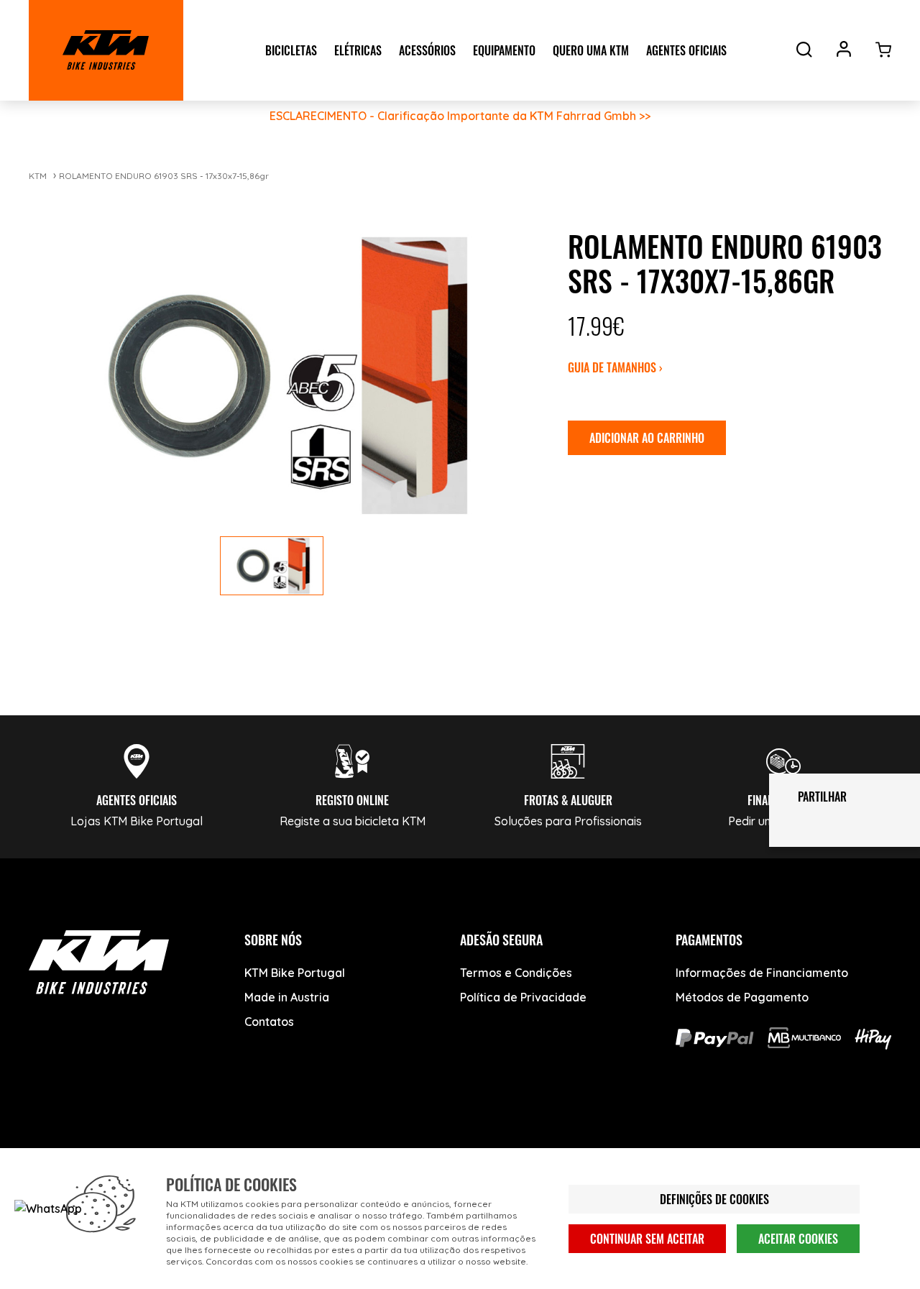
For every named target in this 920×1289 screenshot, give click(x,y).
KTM (38, 175)
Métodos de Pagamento (742, 997)
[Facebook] (48, 1145)
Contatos (269, 1021)
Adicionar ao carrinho (646, 437)
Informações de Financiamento (762, 972)
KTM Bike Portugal (294, 972)
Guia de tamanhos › (615, 367)
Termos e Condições (516, 972)
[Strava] (264, 1145)
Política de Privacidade (523, 997)
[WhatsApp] (210, 1145)
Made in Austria (286, 997)
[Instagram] (156, 1145)
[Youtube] (102, 1145)
